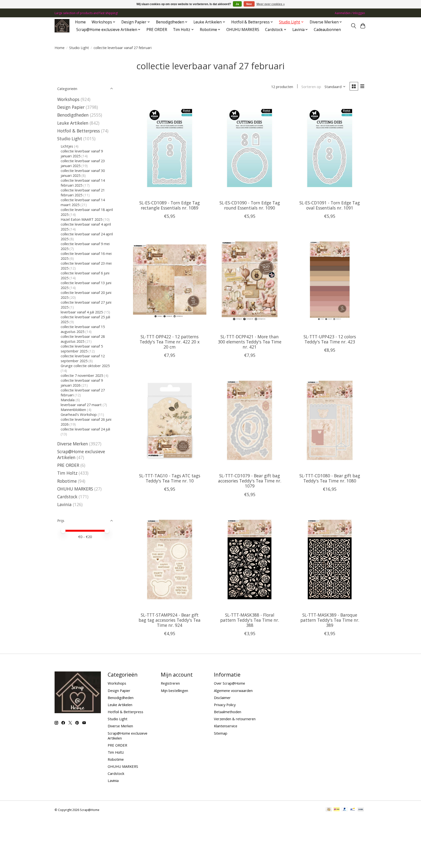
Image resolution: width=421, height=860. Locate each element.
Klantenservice (225, 725)
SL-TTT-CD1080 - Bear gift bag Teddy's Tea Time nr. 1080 (329, 478)
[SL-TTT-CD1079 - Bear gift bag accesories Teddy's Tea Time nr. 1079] (249, 420)
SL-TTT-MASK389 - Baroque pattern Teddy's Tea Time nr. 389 (329, 620)
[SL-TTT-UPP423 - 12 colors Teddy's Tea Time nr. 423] (329, 281)
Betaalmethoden (227, 711)
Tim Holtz (67, 473)
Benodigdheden (73, 115)
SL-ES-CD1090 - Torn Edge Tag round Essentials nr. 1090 (250, 205)
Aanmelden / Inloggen (350, 13)
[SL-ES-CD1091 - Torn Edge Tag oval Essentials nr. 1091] (329, 147)
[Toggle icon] (353, 25)
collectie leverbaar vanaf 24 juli (85, 429)
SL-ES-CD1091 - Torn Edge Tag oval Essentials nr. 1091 (329, 205)
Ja (237, 4)
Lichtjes (67, 146)
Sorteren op (311, 86)
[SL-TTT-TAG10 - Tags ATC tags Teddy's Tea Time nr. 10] (169, 420)
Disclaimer (222, 697)
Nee (249, 4)
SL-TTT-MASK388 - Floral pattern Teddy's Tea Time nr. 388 (249, 620)
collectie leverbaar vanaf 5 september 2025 (82, 348)
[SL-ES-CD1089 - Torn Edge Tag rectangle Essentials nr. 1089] (169, 147)
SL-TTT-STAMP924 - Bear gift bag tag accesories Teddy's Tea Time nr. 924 (170, 620)
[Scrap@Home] (62, 25)
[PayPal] (345, 809)
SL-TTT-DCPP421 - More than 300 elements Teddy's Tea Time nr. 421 (249, 342)
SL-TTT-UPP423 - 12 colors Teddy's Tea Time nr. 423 (330, 339)
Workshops (68, 99)
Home (80, 22)
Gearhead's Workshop (79, 414)
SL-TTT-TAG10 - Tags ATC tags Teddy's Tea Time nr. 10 (169, 478)
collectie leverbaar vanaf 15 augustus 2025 (83, 329)
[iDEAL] (337, 809)
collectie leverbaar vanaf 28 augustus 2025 (83, 339)
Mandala (68, 399)
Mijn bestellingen (174, 690)
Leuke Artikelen (72, 123)
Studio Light (79, 47)
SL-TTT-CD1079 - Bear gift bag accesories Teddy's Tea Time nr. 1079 (249, 481)
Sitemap (220, 733)
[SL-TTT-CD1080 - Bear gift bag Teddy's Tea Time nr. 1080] (329, 420)
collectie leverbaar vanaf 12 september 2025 (83, 358)
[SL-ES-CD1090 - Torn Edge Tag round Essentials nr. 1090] (249, 147)
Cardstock (67, 497)
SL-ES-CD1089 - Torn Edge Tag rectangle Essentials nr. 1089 (169, 205)
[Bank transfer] (361, 809)
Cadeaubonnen (327, 29)
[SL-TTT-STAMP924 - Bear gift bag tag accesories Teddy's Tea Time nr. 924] (169, 559)
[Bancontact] (353, 809)
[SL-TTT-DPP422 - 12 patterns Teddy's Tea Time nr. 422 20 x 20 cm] (169, 281)
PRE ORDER (156, 29)
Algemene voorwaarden (233, 690)
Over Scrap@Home (229, 683)
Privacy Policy (225, 704)
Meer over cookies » (271, 4)
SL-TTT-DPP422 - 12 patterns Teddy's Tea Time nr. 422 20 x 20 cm (170, 342)
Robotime (67, 481)
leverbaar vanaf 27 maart (81, 404)
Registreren (170, 683)
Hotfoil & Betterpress (78, 131)
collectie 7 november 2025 (82, 375)
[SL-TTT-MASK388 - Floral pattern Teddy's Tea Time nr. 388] (249, 559)
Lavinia (64, 504)
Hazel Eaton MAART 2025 (81, 219)
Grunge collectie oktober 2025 (85, 365)
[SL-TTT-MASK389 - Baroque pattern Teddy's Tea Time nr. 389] (329, 559)
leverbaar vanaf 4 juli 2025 (82, 312)
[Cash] (329, 809)
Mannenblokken (73, 409)
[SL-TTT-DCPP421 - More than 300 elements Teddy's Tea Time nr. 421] (249, 281)
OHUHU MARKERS (242, 29)
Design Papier (71, 107)
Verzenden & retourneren (235, 718)
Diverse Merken (72, 444)
